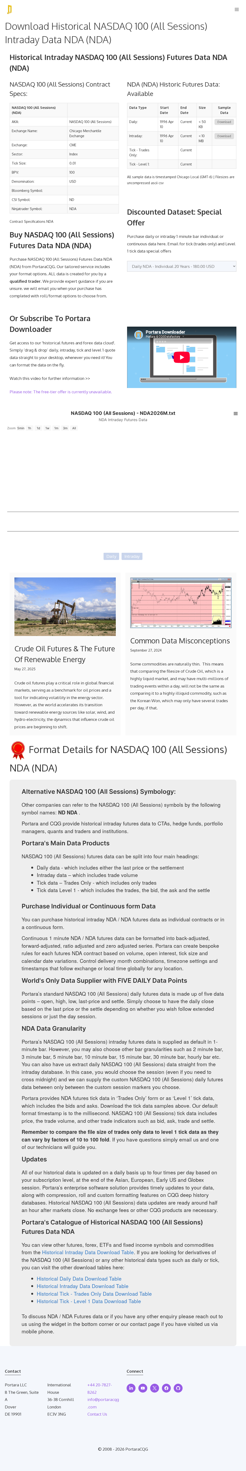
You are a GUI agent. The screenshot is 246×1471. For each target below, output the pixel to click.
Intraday (132, 556)
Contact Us (97, 1414)
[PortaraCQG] (9, 9)
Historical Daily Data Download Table (79, 1278)
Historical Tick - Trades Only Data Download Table (94, 1293)
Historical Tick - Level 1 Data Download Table (89, 1301)
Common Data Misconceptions (180, 640)
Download (224, 122)
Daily (111, 556)
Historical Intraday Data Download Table (88, 1252)
